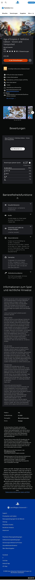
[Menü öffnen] (2, 2)
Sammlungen (14, 13)
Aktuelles (4, 13)
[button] (12, 91)
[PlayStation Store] (7, 7)
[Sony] (31, 579)
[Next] (32, 112)
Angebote (23, 13)
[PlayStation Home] (17, 2)
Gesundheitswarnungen (9, 451)
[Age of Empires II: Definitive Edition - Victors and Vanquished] (14, 112)
